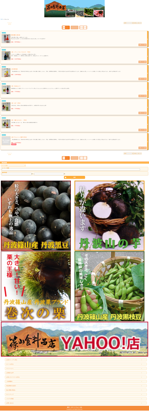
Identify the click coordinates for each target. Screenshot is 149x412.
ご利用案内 (9, 381)
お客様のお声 (10, 372)
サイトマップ (10, 394)
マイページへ (10, 368)
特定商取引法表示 (11, 385)
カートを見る (10, 364)
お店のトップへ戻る (11, 359)
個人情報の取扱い (11, 390)
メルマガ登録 (10, 398)
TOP (2, 19)
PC (81, 407)
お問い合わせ (10, 403)
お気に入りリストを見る (13, 377)
